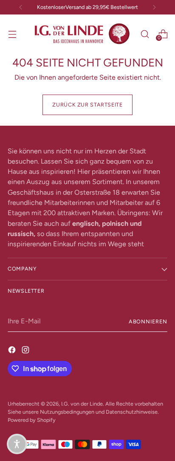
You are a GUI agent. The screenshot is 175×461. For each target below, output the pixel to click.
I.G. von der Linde (82, 403)
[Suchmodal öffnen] (144, 34)
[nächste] (154, 7)
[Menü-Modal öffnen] (12, 34)
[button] (17, 444)
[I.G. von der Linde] (82, 34)
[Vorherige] (20, 7)
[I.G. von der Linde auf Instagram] (26, 350)
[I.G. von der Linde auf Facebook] (13, 350)
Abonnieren (148, 321)
